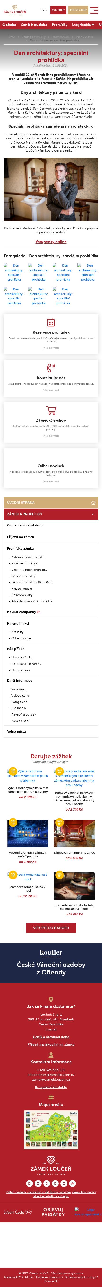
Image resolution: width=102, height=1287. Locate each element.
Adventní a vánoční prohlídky (31, 601)
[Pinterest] (46, 1183)
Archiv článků (85, 37)
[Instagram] (38, 1183)
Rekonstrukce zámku (26, 664)
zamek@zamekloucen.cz (51, 1079)
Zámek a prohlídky (34, 37)
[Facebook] (29, 1183)
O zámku (9, 25)
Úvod (11, 37)
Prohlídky (59, 25)
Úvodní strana (21, 502)
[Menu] (95, 10)
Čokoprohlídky (21, 595)
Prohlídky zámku (20, 548)
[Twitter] (55, 1183)
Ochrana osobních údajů (80, 1277)
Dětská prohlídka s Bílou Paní (31, 582)
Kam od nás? (20, 721)
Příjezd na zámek (20, 537)
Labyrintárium (83, 25)
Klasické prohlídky (24, 563)
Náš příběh (16, 649)
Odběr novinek (21, 638)
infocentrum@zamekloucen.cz (51, 1075)
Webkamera (19, 689)
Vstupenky (58, 10)
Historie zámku (22, 657)
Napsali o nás (20, 670)
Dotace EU (51, 1281)
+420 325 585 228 (51, 1070)
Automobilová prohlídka (28, 557)
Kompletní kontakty (51, 1087)
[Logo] (15, 10)
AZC (18, 1277)
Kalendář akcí (61, 37)
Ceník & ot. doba (34, 25)
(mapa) (51, 1029)
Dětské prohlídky (23, 576)
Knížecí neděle (21, 588)
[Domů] (93, 503)
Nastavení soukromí (48, 1277)
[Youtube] (63, 1183)
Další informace (19, 680)
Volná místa (16, 731)
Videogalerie (20, 695)
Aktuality (17, 632)
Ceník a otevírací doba (25, 525)
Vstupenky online (51, 242)
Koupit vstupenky (21, 612)
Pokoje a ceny (78, 10)
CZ (42, 10)
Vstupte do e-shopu (51, 928)
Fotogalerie (19, 702)
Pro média (18, 708)
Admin (28, 1277)
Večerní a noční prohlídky (29, 569)
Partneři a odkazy (23, 714)
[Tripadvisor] (72, 1183)
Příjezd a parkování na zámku (51, 1044)
